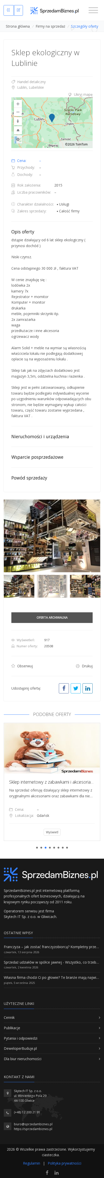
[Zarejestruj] (18, 10)
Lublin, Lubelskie (30, 87)
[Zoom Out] (18, 112)
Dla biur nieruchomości (22, 1058)
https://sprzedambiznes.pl (33, 1129)
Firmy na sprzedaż (50, 26)
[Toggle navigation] (93, 10)
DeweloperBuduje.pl (20, 1048)
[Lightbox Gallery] (52, 536)
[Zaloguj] (9, 10)
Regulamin (31, 1163)
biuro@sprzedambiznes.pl (33, 1124)
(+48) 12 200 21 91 (27, 1112)
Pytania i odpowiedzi (20, 1038)
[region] (52, 122)
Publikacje (12, 1027)
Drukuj (87, 666)
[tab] (52, 94)
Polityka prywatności (64, 1163)
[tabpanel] (52, 782)
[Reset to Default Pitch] (18, 130)
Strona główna (18, 26)
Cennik (9, 1017)
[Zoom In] (18, 104)
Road (18, 139)
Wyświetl (52, 832)
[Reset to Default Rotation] (18, 121)
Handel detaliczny (31, 81)
